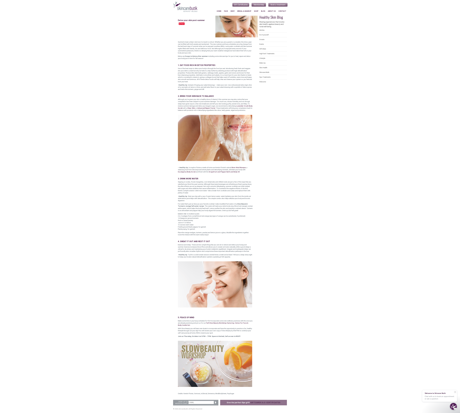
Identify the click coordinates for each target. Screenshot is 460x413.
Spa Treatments (265, 77)
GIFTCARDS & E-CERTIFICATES (265, 403)
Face (226, 11)
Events (261, 44)
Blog (263, 11)
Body (233, 11)
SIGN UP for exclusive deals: (181, 402)
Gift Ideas (262, 49)
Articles (261, 30)
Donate (261, 39)
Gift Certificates (241, 5)
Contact (282, 11)
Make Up (262, 63)
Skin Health (263, 68)
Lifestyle (262, 58)
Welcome (262, 82)
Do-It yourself (264, 35)
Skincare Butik (264, 72)
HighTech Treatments (266, 53)
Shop (256, 11)
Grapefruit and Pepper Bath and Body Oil (224, 172)
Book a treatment (277, 5)
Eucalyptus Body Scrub (187, 172)
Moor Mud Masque (239, 167)
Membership (259, 5)
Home (219, 11)
